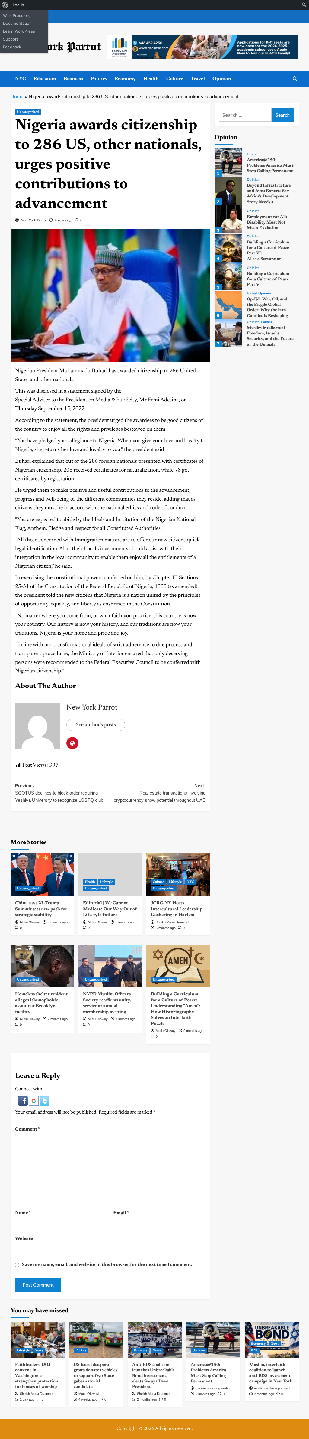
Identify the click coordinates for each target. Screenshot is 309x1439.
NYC (20, 79)
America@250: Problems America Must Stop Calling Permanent (270, 165)
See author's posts (96, 725)
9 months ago (193, 1031)
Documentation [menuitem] (17, 23)
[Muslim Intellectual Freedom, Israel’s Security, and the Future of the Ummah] (229, 333)
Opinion (221, 79)
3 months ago (58, 922)
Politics (99, 79)
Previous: (59, 793)
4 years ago (63, 220)
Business (73, 79)
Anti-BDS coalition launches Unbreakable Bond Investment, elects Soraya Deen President (153, 1376)
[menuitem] (5, 5)
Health (151, 79)
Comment (27, 1129)
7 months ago (58, 1019)
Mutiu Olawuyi (30, 922)
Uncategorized (28, 112)
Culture (174, 79)
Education (44, 79)
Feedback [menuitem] (12, 46)
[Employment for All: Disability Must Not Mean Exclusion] (229, 219)
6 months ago (166, 928)
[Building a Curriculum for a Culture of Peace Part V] (229, 276)
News (39, 1350)
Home (17, 96)
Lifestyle (106, 882)
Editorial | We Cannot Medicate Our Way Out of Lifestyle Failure (110, 909)
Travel (198, 79)
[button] (23, 1100)
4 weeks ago (87, 1399)
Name (23, 1213)
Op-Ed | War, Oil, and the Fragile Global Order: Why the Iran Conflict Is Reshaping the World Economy (267, 310)
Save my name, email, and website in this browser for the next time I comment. (107, 1264)
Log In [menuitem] (18, 4)
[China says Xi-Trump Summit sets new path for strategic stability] (42, 874)
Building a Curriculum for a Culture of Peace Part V (268, 279)
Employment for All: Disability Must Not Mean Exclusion (267, 222)
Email (121, 1213)
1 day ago (27, 1399)
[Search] (295, 78)
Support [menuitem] (10, 39)
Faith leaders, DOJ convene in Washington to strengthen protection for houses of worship (36, 1376)
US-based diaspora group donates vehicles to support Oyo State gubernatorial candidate (95, 1376)
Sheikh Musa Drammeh (173, 922)
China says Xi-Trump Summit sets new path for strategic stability (41, 909)
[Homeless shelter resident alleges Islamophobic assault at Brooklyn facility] (42, 966)
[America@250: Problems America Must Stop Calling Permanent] (229, 162)
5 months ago (125, 922)
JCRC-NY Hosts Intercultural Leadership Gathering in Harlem (176, 909)
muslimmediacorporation (213, 1388)
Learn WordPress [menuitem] (19, 31)
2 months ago (147, 1399)
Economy (125, 79)
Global (252, 293)
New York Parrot (34, 220)
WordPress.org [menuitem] (17, 15)
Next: (159, 793)
